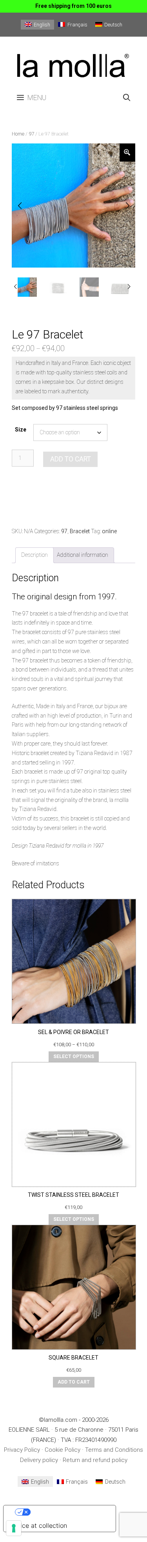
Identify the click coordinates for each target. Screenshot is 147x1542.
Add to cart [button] (74, 1382)
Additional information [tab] (82, 555)
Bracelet (80, 531)
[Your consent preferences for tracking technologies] (13, 1528)
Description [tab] (34, 555)
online (109, 531)
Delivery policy (39, 1460)
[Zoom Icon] (127, 152)
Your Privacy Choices (67, 1512)
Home (18, 134)
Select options (73, 1056)
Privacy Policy (22, 1449)
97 (31, 134)
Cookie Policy (62, 1449)
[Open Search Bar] (126, 98)
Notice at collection (38, 1525)
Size (20, 429)
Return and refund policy (95, 1460)
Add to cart (70, 459)
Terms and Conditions (114, 1449)
